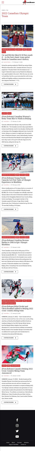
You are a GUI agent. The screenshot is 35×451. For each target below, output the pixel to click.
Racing (3, 51)
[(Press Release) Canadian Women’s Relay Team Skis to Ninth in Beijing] (17, 101)
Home (3, 10)
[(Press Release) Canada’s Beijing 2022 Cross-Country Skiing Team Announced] (17, 354)
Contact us (23, 444)
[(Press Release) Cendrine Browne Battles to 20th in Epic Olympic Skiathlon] (17, 226)
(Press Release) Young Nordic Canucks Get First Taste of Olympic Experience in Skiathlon (16, 180)
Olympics (29, 49)
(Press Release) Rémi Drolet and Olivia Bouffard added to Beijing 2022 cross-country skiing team (17, 308)
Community (19, 49)
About (13, 442)
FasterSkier (6, 121)
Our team (19, 442)
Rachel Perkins (7, 62)
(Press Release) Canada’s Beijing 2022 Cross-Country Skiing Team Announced (17, 371)
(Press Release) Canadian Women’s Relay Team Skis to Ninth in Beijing (16, 117)
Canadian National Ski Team (8, 49)
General (4, 365)
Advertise (26, 442)
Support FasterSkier (13, 444)
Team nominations (11, 303)
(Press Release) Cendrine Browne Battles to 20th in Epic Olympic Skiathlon (15, 242)
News (24, 49)
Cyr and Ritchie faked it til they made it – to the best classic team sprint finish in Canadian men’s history (17, 57)
